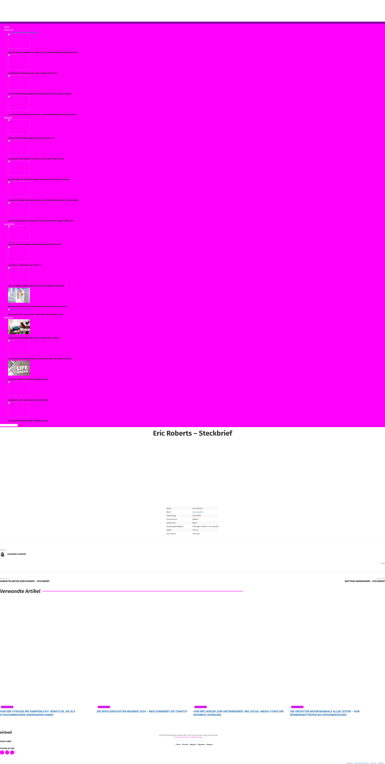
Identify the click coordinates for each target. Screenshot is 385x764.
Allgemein (9, 224)
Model (13, 32)
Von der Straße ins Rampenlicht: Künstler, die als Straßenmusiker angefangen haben (42, 52)
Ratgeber (8, 318)
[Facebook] (358, 568)
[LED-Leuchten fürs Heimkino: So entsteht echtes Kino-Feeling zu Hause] (19, 147)
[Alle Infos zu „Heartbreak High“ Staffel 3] (19, 254)
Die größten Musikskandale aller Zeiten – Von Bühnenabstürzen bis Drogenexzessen (42, 115)
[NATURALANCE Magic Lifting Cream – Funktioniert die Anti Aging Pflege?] (20, 309)
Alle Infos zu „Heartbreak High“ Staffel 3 (24, 265)
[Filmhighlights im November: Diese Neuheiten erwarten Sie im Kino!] (19, 233)
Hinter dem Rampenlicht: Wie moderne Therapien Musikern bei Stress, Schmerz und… (41, 221)
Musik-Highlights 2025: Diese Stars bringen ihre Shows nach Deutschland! (37, 306)
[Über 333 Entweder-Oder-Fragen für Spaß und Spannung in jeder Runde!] (19, 274)
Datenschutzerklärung (362, 763)
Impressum (349, 763)
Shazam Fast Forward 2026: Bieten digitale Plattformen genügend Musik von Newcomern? (43, 200)
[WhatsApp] (376, 568)
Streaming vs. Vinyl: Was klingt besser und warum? (28, 400)
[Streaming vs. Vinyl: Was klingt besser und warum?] (19, 389)
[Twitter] (364, 568)
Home (6, 27)
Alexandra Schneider (16, 554)
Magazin (8, 118)
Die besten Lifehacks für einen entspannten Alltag (28, 379)
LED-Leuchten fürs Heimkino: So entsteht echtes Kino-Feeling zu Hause (36, 159)
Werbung (381, 763)
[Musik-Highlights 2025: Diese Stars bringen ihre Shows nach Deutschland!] (19, 295)
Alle (9, 32)
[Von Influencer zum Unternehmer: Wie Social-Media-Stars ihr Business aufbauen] (19, 82)
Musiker (19, 32)
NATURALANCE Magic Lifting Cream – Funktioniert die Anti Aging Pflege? (35, 314)
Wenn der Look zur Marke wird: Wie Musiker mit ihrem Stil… (31, 138)
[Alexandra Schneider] (3, 554)
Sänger (25, 32)
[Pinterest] (370, 568)
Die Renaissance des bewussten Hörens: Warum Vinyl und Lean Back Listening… (39, 179)
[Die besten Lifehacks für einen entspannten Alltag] (19, 368)
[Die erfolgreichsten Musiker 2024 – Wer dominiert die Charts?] (19, 62)
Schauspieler (33, 32)
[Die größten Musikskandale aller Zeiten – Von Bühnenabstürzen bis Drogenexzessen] (19, 103)
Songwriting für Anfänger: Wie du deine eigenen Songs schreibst (33, 338)
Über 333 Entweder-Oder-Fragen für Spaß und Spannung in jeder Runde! (36, 286)
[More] (382, 568)
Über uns (373, 763)
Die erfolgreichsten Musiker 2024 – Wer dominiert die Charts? (32, 73)
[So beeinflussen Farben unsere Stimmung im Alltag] (19, 409)
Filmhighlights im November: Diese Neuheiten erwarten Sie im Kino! (34, 244)
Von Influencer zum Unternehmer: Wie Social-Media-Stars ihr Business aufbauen (39, 94)
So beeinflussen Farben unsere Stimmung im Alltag (28, 421)
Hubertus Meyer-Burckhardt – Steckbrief (25, 581)
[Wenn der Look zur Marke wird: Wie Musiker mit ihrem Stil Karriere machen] (19, 127)
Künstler (8, 30)
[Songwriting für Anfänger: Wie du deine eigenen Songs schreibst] (19, 326)
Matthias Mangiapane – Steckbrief (365, 581)
